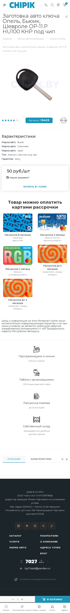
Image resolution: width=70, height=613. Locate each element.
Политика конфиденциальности (38, 579)
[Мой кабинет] (58, 5)
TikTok (51, 525)
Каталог (15, 535)
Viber (43, 525)
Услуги (14, 541)
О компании (49, 541)
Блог (43, 553)
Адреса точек (50, 547)
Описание (13, 459)
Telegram (26, 525)
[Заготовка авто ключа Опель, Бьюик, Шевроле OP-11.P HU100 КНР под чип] (35, 84)
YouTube (35, 525)
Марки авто (18, 547)
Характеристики (41, 459)
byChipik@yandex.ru (37, 568)
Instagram (18, 525)
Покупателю (49, 535)
